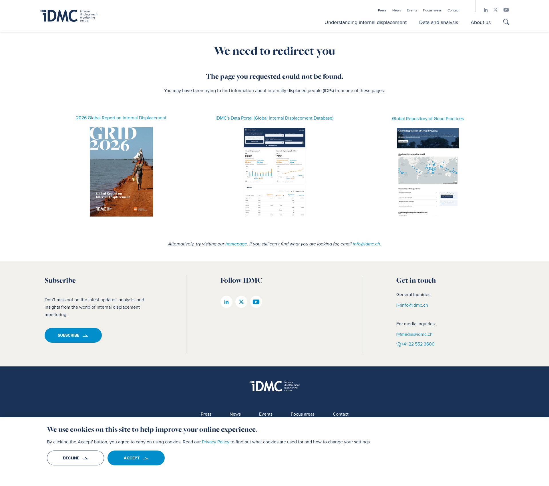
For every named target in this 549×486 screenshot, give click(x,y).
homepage (236, 244)
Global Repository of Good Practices (428, 118)
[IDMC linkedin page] (483, 9)
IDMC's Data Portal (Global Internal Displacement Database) (274, 118)
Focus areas (432, 10)
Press (382, 10)
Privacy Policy (215, 442)
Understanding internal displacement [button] (366, 22)
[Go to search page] (506, 22)
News (396, 10)
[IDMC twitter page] (493, 9)
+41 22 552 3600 (418, 344)
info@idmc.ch (366, 244)
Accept (132, 458)
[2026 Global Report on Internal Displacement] (121, 171)
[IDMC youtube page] (503, 9)
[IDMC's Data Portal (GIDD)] (274, 172)
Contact (453, 10)
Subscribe (68, 335)
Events (412, 10)
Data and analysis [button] (438, 22)
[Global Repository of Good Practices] (428, 172)
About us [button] (481, 22)
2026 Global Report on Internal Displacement (121, 117)
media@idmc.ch (417, 334)
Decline (71, 458)
